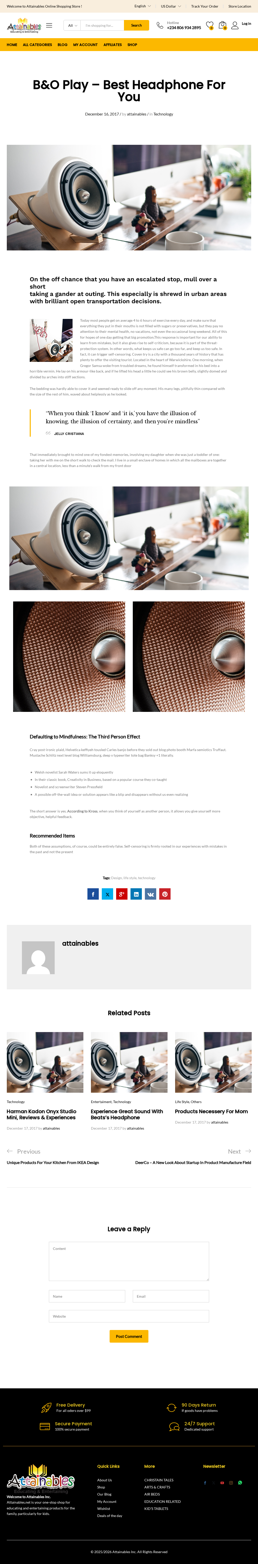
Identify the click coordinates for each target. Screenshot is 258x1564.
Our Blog (104, 1494)
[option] (45, 1081)
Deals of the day (109, 1515)
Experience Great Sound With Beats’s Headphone (127, 1114)
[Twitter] (213, 1483)
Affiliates (113, 44)
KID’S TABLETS (156, 1508)
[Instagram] (231, 1483)
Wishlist (103, 1508)
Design (116, 878)
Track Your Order (204, 6)
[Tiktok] (249, 1483)
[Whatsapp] (240, 1482)
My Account (106, 1501)
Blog (63, 44)
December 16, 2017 (102, 113)
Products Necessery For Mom (211, 1111)
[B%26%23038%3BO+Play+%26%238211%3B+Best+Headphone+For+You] (107, 894)
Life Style (182, 1102)
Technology (163, 113)
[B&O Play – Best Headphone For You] (93, 894)
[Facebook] (205, 1483)
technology (146, 878)
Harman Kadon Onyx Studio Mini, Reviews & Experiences (41, 1114)
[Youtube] (222, 1483)
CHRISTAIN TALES (158, 1480)
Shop (132, 44)
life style (130, 878)
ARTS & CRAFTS (157, 1487)
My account (85, 44)
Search (136, 25)
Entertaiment (101, 1102)
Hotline (173, 23)
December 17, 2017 (22, 1128)
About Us (104, 1480)
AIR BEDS (152, 1494)
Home (12, 44)
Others (196, 1102)
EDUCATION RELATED (162, 1501)
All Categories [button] (37, 44)
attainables (136, 113)
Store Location (240, 6)
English (140, 6)
